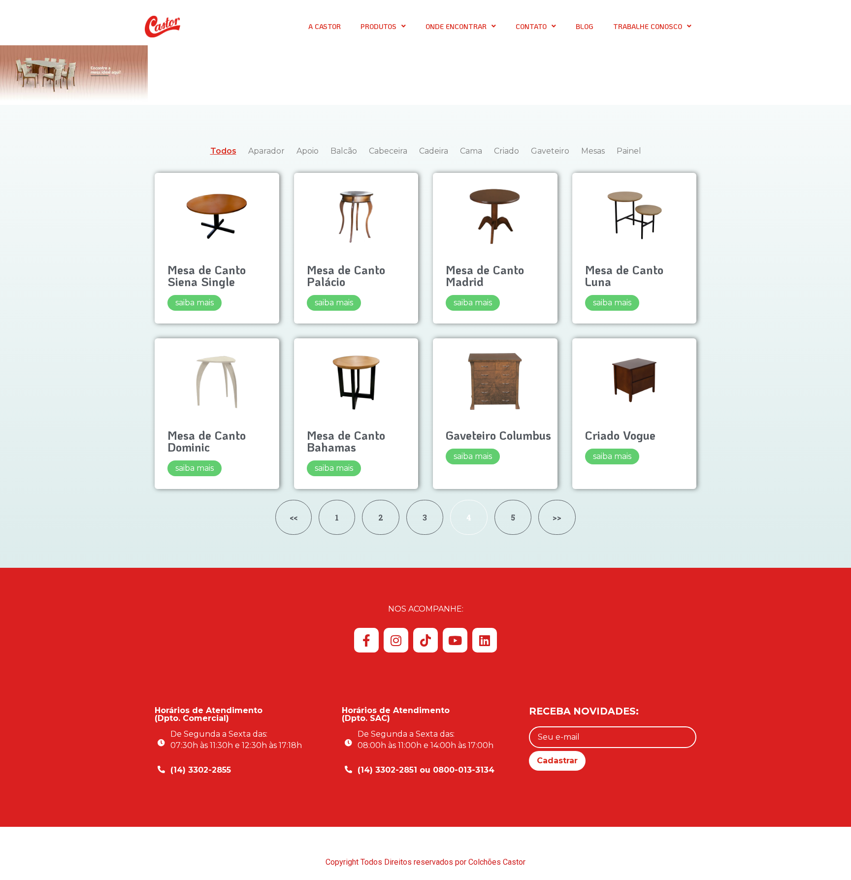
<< (293, 517)
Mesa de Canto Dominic (206, 441)
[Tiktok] (425, 640)
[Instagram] (396, 640)
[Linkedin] (484, 640)
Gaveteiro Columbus (498, 435)
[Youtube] (455, 640)
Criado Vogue (620, 435)
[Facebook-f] (366, 640)
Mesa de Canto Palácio (346, 275)
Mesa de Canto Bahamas (346, 441)
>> (557, 517)
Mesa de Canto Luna (624, 275)
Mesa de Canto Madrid (485, 275)
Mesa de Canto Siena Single (206, 275)
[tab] (223, 151)
